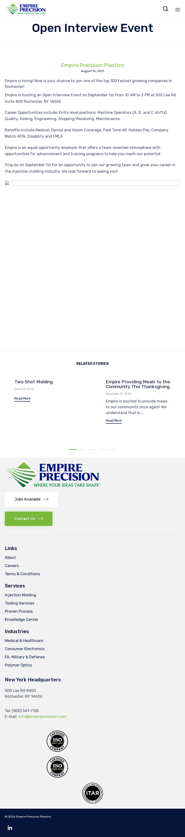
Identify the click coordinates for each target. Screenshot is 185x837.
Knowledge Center (21, 619)
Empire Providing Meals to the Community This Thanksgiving (138, 384)
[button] (22, 399)
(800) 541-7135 (25, 711)
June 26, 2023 (23, 389)
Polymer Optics (18, 665)
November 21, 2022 (118, 393)
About (10, 557)
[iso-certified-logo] (57, 776)
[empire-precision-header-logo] (52, 486)
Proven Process (19, 611)
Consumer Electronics (25, 649)
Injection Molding (20, 595)
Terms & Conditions (22, 574)
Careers (12, 565)
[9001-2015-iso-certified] (57, 750)
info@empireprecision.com (42, 716)
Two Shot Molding (33, 382)
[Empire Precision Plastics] (25, 9)
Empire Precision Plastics (92, 65)
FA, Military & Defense (25, 657)
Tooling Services (19, 603)
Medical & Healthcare (24, 640)
